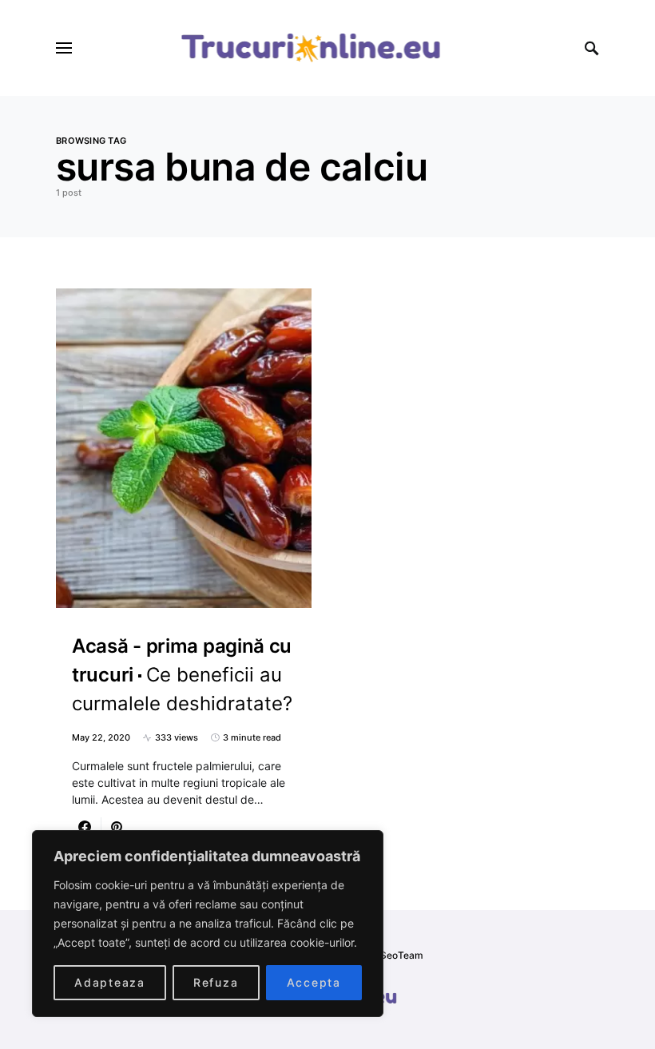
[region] (207, 923)
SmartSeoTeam (387, 955)
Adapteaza (109, 982)
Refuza (216, 982)
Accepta (314, 982)
